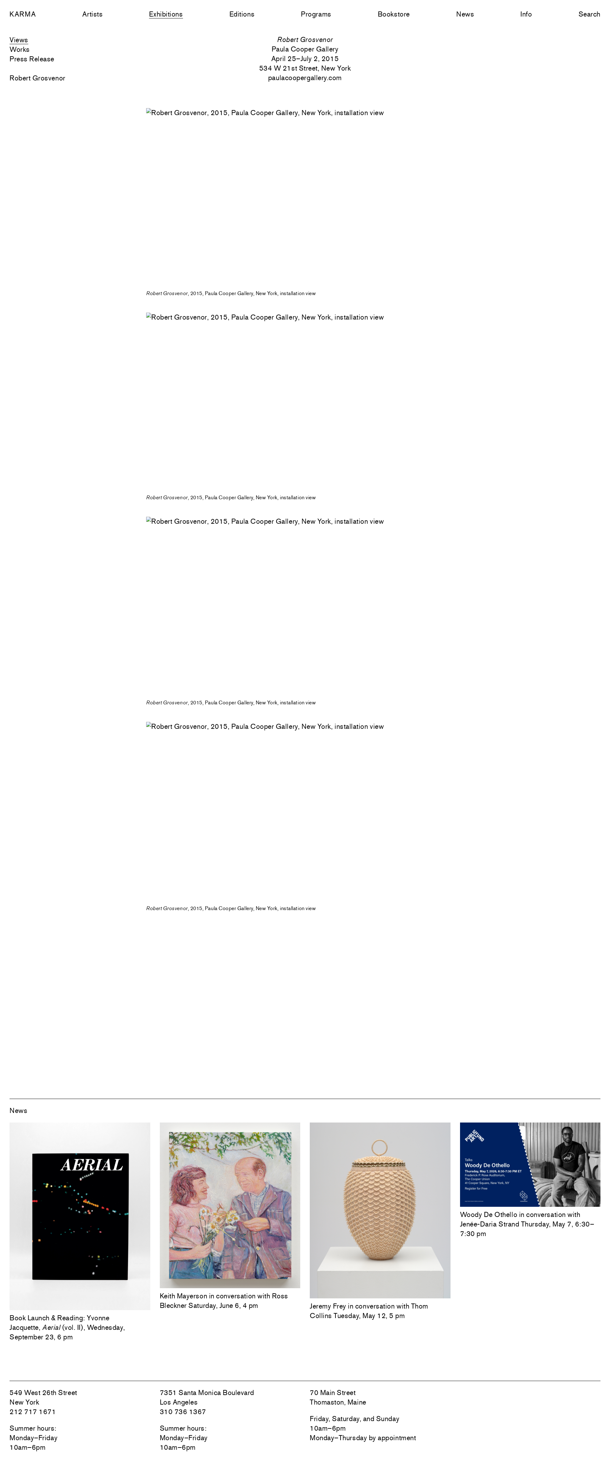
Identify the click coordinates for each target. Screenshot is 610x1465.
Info (526, 14)
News (465, 14)
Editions (241, 14)
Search (589, 14)
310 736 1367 (183, 1411)
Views (19, 40)
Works (20, 49)
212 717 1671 (33, 1411)
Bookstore (394, 14)
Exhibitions (166, 14)
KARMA (23, 14)
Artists (92, 14)
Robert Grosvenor (37, 78)
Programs (316, 14)
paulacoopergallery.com (305, 77)
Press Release (32, 59)
